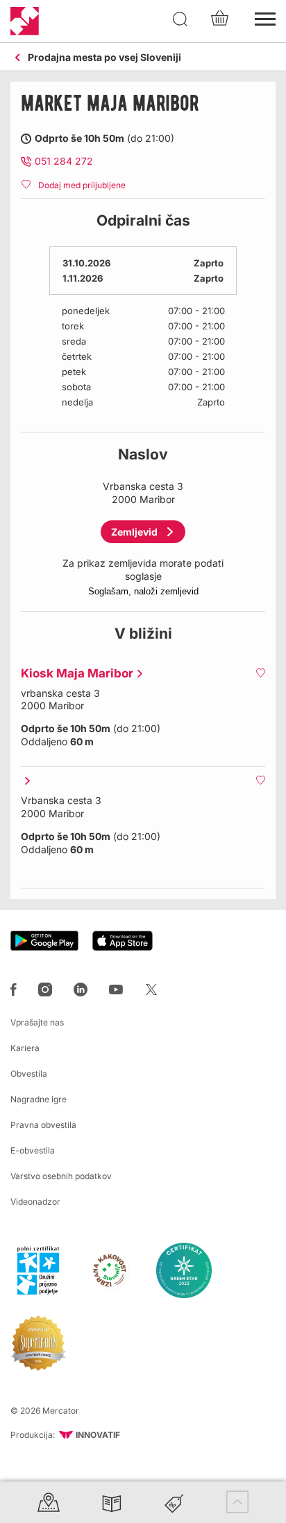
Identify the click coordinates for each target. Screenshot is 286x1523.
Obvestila (28, 1073)
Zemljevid (134, 532)
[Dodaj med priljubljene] (260, 672)
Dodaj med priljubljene (82, 185)
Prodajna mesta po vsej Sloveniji (104, 57)
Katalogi (112, 1501)
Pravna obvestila (43, 1125)
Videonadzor (35, 1201)
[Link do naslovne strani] (24, 21)
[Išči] (180, 19)
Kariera (25, 1048)
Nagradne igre (38, 1099)
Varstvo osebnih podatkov (61, 1176)
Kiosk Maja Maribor (73, 673)
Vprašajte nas (37, 1022)
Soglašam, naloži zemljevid (143, 591)
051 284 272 (64, 161)
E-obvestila (32, 1150)
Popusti (174, 1501)
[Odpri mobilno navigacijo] (265, 17)
